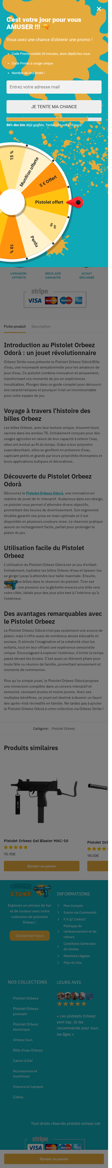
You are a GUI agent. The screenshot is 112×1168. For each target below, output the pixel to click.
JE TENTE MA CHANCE (54, 106)
